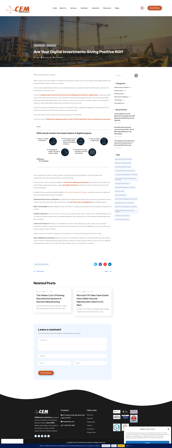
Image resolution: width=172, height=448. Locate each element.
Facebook (100, 264)
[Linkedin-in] (42, 436)
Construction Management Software (76, 182)
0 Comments (58, 57)
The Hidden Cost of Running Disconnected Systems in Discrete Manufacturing (50, 298)
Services (73, 8)
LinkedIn (110, 264)
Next (107, 271)
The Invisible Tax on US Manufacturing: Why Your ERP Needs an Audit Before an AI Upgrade (124, 117)
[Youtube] (45, 436)
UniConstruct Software (122, 215)
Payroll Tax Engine (120, 195)
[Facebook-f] (39, 436)
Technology (51, 45)
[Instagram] (48, 436)
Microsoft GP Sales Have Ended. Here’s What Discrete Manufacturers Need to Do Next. (93, 300)
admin (40, 291)
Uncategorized (118, 103)
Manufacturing (118, 93)
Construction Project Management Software (125, 179)
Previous (40, 271)
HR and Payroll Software (122, 183)
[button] (168, 429)
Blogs (117, 8)
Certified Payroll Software (123, 167)
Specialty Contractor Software (124, 203)
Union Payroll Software (41, 264)
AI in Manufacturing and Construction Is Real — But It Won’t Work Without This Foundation (124, 130)
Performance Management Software (126, 199)
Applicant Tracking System (123, 163)
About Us (63, 8)
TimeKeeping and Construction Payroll (124, 211)
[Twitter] (35, 436)
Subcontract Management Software (126, 206)
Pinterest (105, 264)
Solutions (84, 8)
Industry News (39, 45)
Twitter (95, 264)
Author (37, 57)
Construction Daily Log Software (125, 171)
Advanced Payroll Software (123, 159)
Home (55, 8)
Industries (95, 8)
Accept (147, 443)
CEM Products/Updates (121, 87)
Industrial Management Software (125, 187)
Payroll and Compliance (121, 97)
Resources (107, 8)
